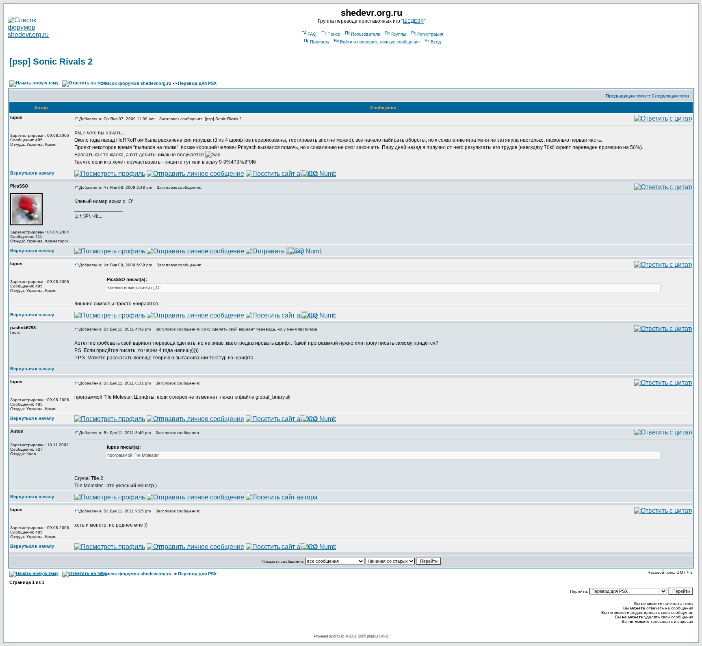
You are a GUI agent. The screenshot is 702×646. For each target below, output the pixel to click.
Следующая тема (670, 95)
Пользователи (365, 34)
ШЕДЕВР (413, 21)
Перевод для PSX (197, 83)
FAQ (312, 34)
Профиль (319, 41)
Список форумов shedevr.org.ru (135, 83)
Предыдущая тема (626, 95)
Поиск (333, 34)
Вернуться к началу (32, 173)
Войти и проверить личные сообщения (380, 41)
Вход (436, 41)
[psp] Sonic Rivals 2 (51, 61)
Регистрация (430, 34)
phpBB (338, 636)
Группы (398, 34)
